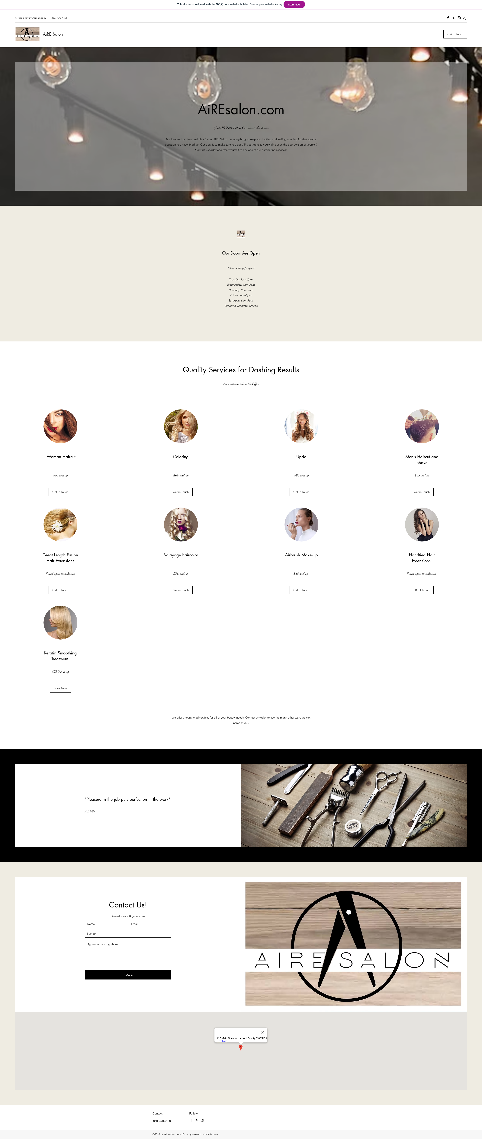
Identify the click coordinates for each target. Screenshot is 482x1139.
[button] (464, 18)
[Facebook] (448, 18)
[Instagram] (459, 18)
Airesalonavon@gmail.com (30, 17)
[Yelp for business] (453, 18)
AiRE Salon (53, 34)
